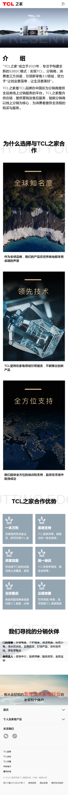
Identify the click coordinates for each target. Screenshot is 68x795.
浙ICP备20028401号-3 (14, 783)
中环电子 (7, 766)
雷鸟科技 (7, 771)
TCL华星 (7, 761)
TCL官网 (7, 751)
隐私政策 (44, 783)
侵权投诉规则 (57, 783)
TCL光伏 (7, 756)
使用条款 (32, 783)
